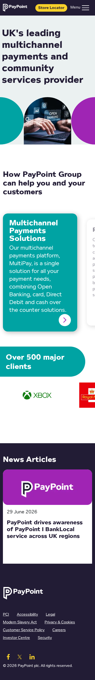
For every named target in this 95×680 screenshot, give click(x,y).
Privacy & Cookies (60, 622)
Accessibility (27, 614)
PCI (6, 614)
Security (45, 638)
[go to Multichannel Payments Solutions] (65, 320)
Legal (50, 614)
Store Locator (51, 8)
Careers (59, 630)
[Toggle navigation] (85, 7)
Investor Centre (16, 638)
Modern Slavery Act (20, 622)
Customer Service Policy (24, 630)
